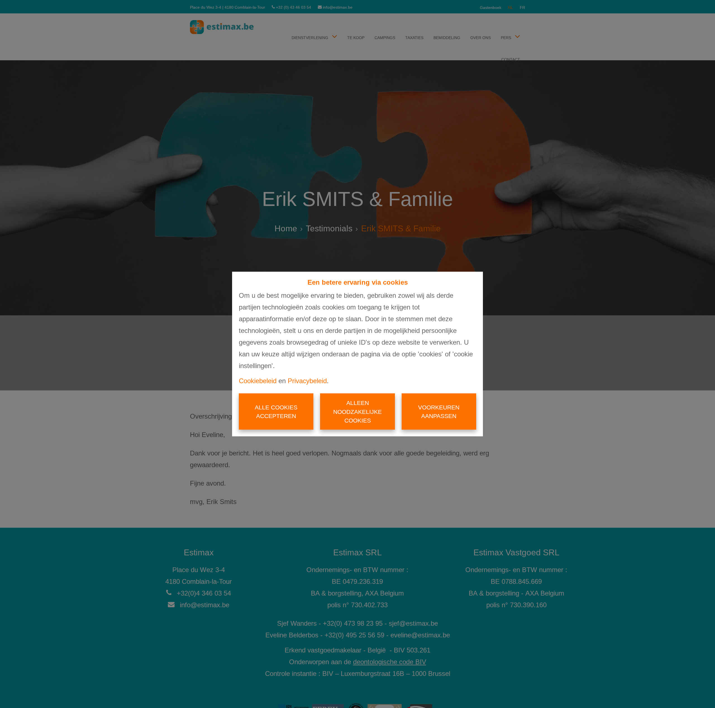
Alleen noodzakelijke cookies (357, 412)
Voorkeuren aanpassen (438, 411)
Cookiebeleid (258, 381)
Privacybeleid (307, 381)
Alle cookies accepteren (276, 411)
